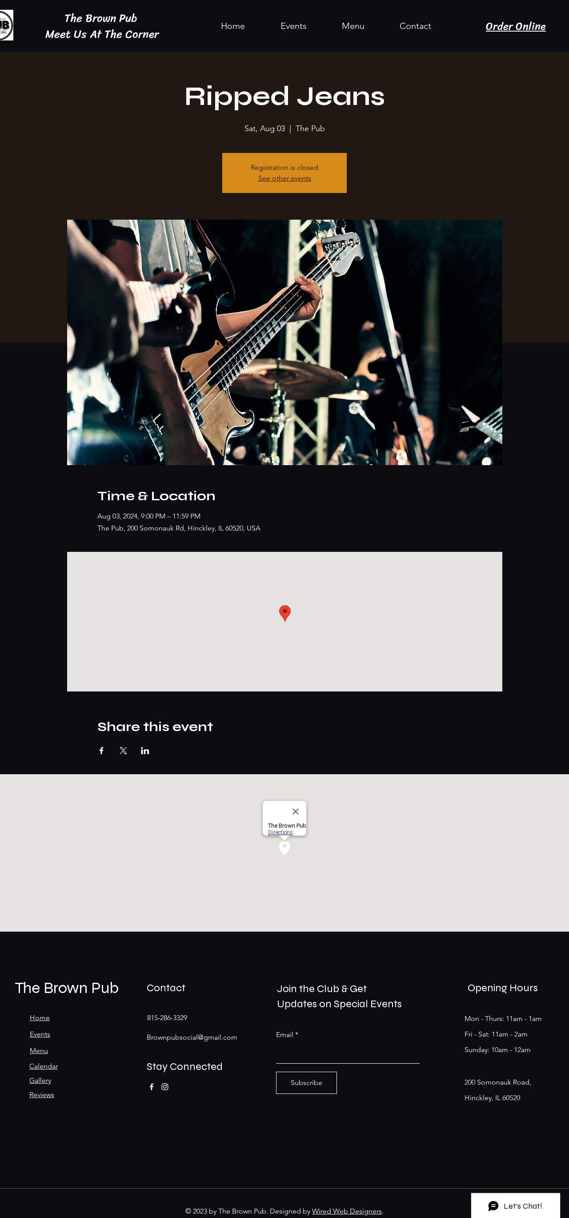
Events (40, 1034)
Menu (39, 1050)
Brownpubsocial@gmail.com (192, 1037)
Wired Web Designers (347, 1211)
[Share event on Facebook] (101, 750)
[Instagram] (164, 1086)
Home (40, 1017)
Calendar (43, 1066)
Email (284, 1034)
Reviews (41, 1094)
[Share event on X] (123, 750)
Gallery (40, 1080)
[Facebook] (151, 1086)
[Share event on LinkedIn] (145, 750)
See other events (284, 178)
